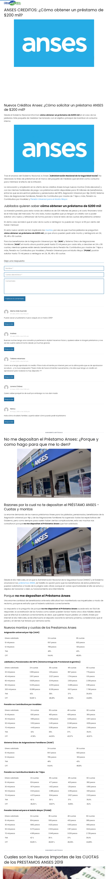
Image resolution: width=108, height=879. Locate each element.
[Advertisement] (54, 84)
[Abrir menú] (101, 3)
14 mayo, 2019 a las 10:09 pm (20, 412)
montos (49, 230)
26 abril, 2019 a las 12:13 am (19, 336)
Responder (9, 324)
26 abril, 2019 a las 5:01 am (19, 361)
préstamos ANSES (27, 583)
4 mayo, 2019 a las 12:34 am (19, 389)
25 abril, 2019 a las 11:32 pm (19, 314)
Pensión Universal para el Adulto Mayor (48, 199)
